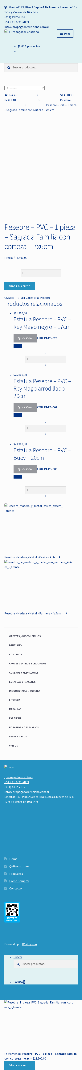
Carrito (19, 982)
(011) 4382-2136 (14, 17)
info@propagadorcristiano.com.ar (26, 27)
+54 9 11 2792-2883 (16, 22)
